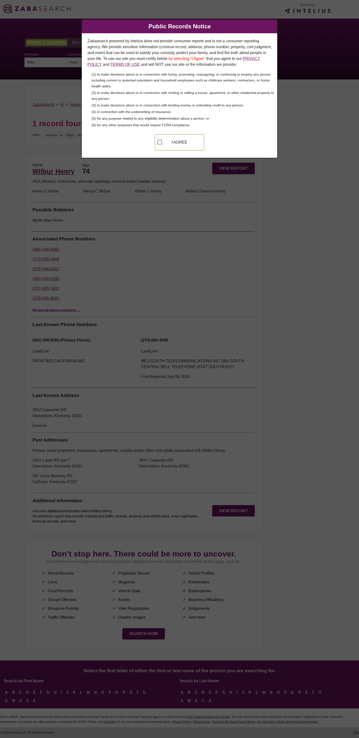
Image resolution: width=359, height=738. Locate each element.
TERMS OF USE (125, 64)
